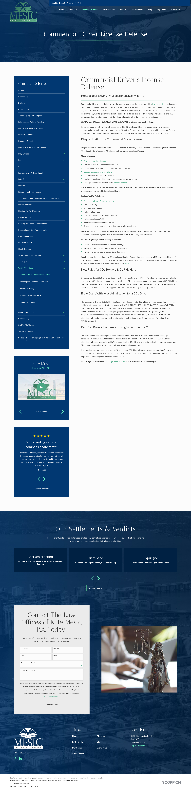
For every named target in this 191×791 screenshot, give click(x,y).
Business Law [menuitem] (108, 10)
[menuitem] (41, 90)
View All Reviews (41, 489)
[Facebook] (15, 758)
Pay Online (77, 748)
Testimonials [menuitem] (137, 10)
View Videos (41, 412)
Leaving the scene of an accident (98, 172)
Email (55, 655)
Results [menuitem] (123, 10)
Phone (23, 655)
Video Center (78, 754)
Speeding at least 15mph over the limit (100, 201)
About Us (101, 736)
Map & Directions (138, 746)
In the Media (77, 742)
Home (74, 736)
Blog (99, 742)
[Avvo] (25, 758)
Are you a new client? (28, 663)
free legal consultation (115, 362)
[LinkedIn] (20, 758)
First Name (24, 648)
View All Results (95, 588)
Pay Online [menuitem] (161, 10)
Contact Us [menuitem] (176, 10)
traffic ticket (157, 104)
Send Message (51, 704)
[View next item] (44, 479)
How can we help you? (28, 670)
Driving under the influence (95, 161)
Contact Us (102, 748)
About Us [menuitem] (73, 10)
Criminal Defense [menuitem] (89, 10)
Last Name (57, 648)
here (127, 264)
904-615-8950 (74, 3)
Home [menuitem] (61, 10)
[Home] (23, 12)
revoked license (120, 183)
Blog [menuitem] (150, 10)
